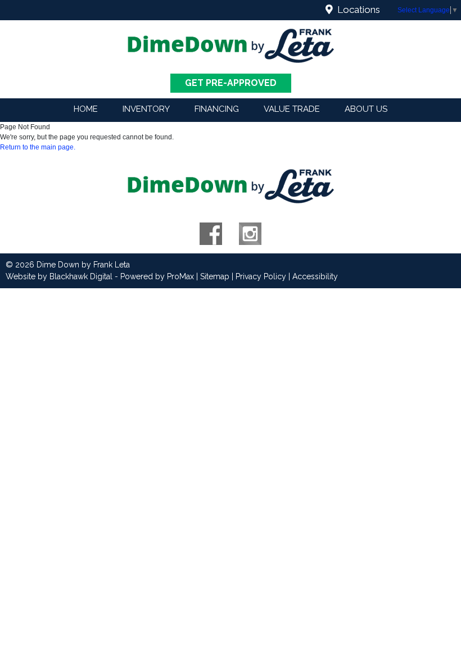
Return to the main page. (37, 147)
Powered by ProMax (157, 276)
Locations (356, 9)
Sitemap (214, 276)
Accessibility (315, 276)
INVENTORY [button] (146, 109)
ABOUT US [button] (366, 109)
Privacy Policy (261, 276)
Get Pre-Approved (231, 83)
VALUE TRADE (292, 109)
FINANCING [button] (217, 109)
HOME (86, 109)
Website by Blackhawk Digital (59, 276)
